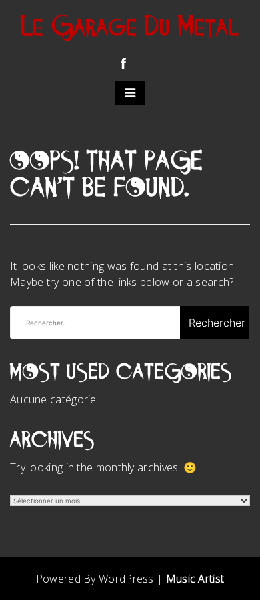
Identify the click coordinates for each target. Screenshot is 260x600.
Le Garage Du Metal (130, 28)
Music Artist (195, 578)
